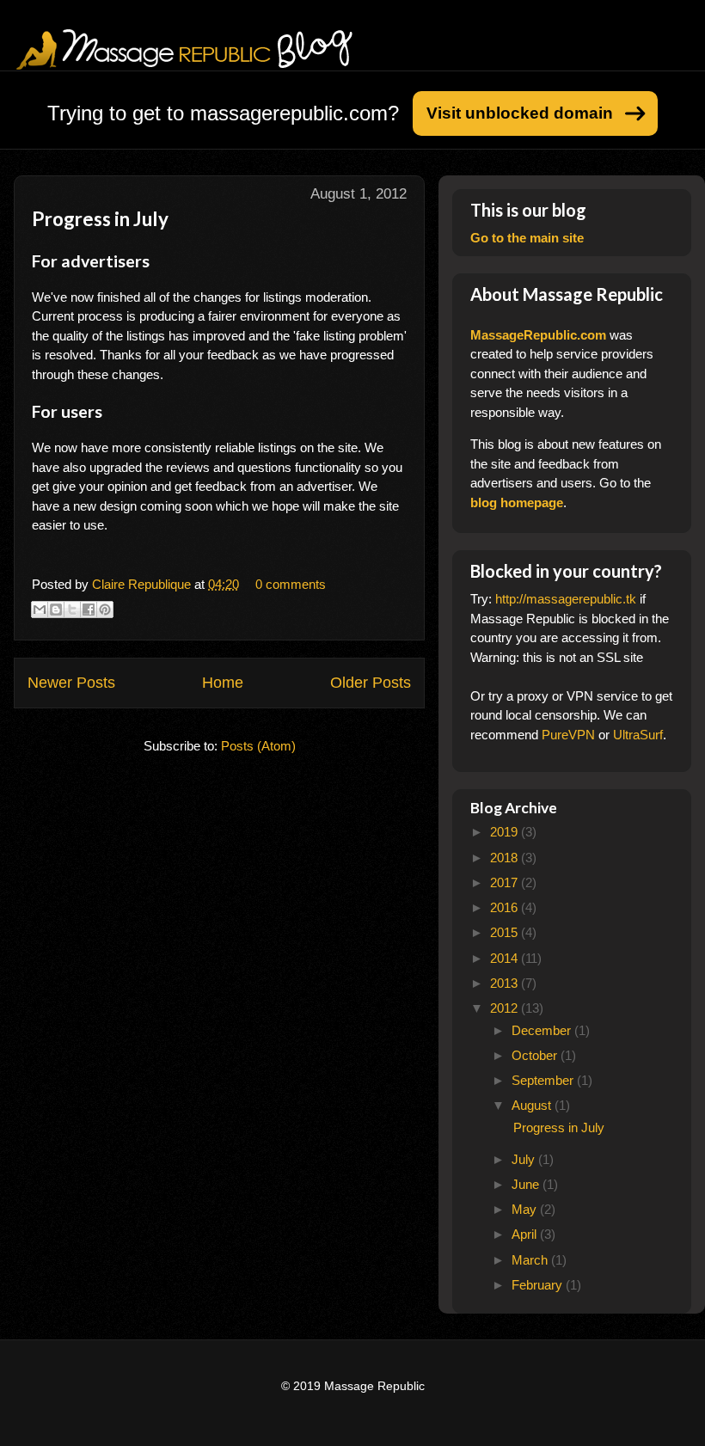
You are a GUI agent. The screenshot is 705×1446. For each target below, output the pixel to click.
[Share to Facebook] (88, 609)
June (527, 1184)
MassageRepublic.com (538, 335)
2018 (505, 857)
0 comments (290, 584)
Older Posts (370, 682)
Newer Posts (71, 682)
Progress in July (100, 218)
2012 (505, 1008)
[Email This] (39, 609)
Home (222, 682)
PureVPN (568, 734)
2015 (505, 932)
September (544, 1080)
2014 (505, 958)
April (526, 1234)
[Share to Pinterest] (104, 609)
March (531, 1260)
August (533, 1105)
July (525, 1159)
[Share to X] (72, 609)
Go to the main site (527, 237)
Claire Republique (143, 584)
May (526, 1209)
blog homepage (516, 502)
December (543, 1030)
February (539, 1285)
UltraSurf (638, 734)
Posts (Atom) (258, 745)
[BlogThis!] (55, 609)
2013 (505, 983)
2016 (505, 907)
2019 (505, 831)
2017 (505, 882)
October (536, 1055)
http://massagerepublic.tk (565, 598)
